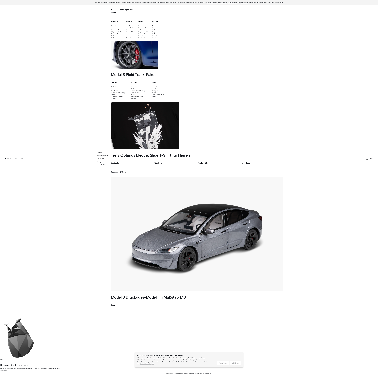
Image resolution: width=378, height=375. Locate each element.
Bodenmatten (115, 34)
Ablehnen (235, 363)
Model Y (155, 21)
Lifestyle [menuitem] (99, 162)
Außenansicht (115, 30)
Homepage (20, 368)
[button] (364, 158)
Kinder (154, 82)
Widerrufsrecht (199, 373)
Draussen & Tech (118, 172)
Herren (114, 82)
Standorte (208, 373)
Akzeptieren (223, 363)
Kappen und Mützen (117, 96)
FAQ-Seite (44, 368)
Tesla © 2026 (169, 373)
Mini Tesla (246, 163)
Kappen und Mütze (137, 96)
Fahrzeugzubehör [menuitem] (102, 155)
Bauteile (130, 9)
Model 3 (128, 21)
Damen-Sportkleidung (138, 91)
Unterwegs (123, 9)
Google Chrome (212, 2)
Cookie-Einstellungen (147, 364)
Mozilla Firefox (222, 2)
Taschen (158, 163)
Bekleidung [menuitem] (100, 158)
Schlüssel (114, 38)
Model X (142, 21)
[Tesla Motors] (10, 158)
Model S (114, 21)
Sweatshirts (114, 91)
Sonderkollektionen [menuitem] (103, 165)
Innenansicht (115, 28)
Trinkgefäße (203, 163)
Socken (113, 98)
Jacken (113, 94)
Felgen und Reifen (116, 32)
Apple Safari (245, 2)
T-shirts (113, 89)
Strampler (154, 91)
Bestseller (114, 26)
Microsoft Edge (232, 2)
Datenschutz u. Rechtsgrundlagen (184, 373)
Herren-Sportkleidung (118, 92)
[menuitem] (367, 158)
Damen (134, 82)
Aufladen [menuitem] (99, 152)
